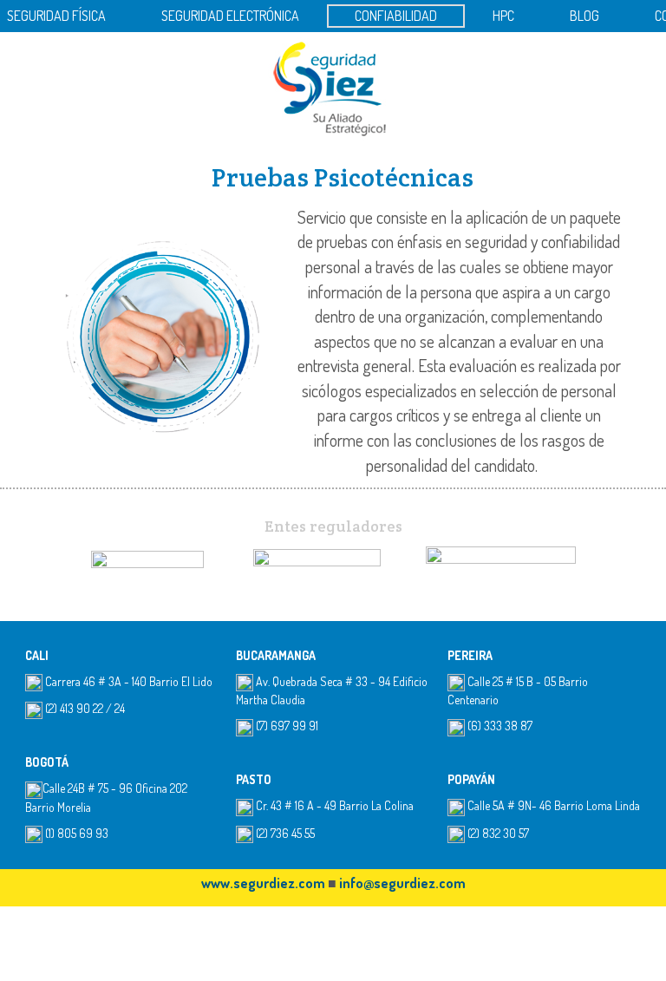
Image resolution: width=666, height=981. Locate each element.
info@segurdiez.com (402, 883)
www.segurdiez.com (263, 883)
